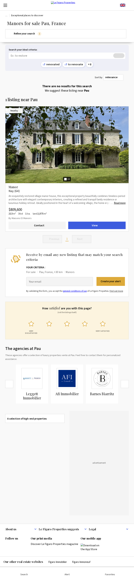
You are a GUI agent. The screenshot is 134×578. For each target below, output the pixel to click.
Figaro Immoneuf (81, 562)
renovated (52, 64)
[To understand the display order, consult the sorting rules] (127, 77)
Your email (35, 281)
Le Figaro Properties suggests (59, 529)
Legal (92, 529)
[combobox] (113, 77)
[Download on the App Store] (92, 547)
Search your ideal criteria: (23, 49)
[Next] (125, 384)
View (95, 225)
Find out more (116, 291)
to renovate (75, 64)
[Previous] (9, 384)
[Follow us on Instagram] (14, 546)
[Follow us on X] (28, 546)
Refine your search (27, 34)
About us (10, 529)
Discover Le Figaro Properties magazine (54, 544)
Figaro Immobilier (57, 562)
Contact (39, 225)
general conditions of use (75, 291)
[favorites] (129, 5)
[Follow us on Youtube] (34, 546)
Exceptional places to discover (27, 15)
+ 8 (89, 64)
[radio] (31, 327)
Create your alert (111, 281)
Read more (120, 203)
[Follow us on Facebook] (21, 546)
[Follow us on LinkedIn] (7, 546)
